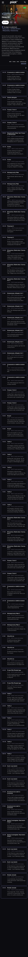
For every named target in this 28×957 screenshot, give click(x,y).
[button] (26, 68)
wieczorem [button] (23, 61)
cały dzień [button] (23, 63)
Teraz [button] (14, 61)
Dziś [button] (10, 61)
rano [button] (18, 61)
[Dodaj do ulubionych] (11, 22)
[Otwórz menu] (3, 2)
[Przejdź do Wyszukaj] (24, 2)
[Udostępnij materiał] (15, 22)
